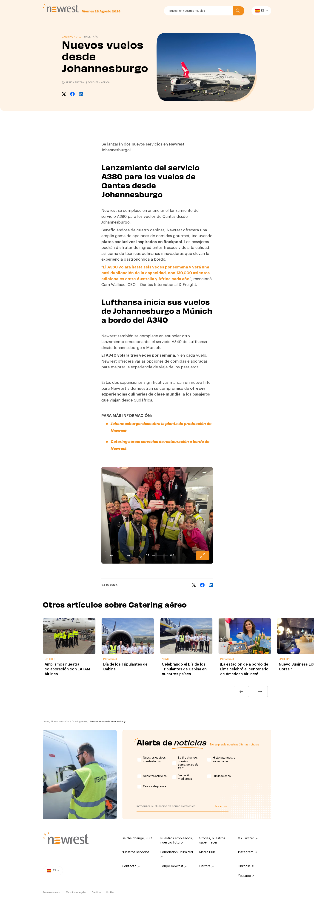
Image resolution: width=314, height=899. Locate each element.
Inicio (46, 722)
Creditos (96, 892)
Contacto (129, 866)
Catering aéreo (79, 722)
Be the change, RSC (137, 838)
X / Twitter (246, 838)
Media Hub (207, 852)
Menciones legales (76, 892)
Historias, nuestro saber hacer (224, 759)
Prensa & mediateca (185, 777)
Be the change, (188, 763)
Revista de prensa (154, 786)
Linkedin (244, 866)
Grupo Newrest (172, 866)
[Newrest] (61, 7)
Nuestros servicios (60, 722)
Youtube (244, 876)
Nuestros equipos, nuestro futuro (154, 759)
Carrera (205, 866)
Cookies (110, 892)
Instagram (246, 852)
